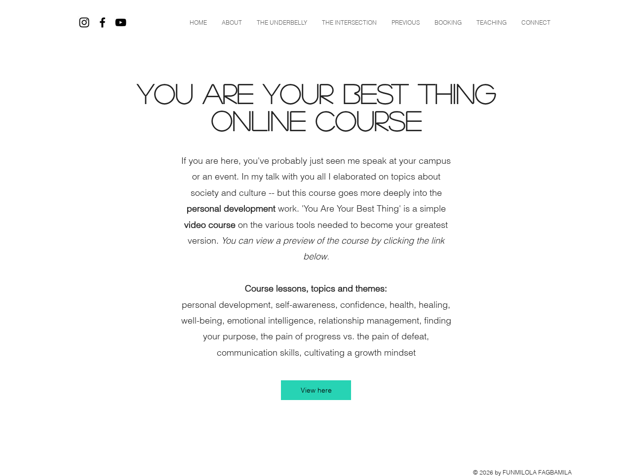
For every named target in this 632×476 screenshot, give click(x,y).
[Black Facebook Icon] (102, 22)
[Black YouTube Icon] (120, 22)
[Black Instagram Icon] (84, 22)
